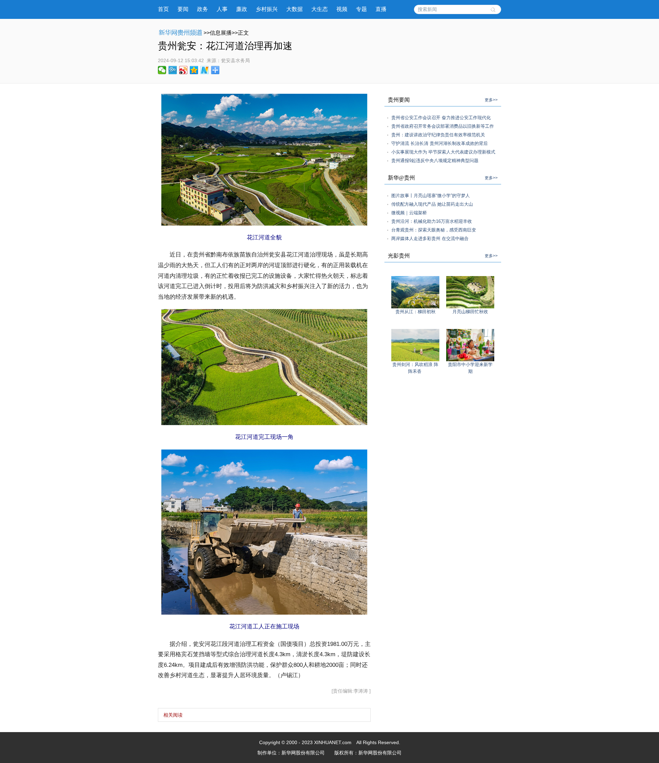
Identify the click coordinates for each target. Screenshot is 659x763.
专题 (361, 9)
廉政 (241, 9)
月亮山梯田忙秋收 (470, 311)
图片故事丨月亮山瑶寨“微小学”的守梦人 (430, 195)
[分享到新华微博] (204, 70)
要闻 (182, 9)
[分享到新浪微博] (183, 70)
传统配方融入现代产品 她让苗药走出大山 (432, 204)
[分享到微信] (162, 70)
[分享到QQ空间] (194, 70)
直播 (380, 9)
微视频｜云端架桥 (409, 212)
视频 (341, 9)
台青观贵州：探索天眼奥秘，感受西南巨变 (433, 229)
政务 (202, 9)
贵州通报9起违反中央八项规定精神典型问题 (434, 160)
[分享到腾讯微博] (173, 70)
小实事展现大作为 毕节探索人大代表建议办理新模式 (443, 152)
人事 (222, 9)
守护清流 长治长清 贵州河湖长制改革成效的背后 (439, 143)
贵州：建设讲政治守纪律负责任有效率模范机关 (438, 134)
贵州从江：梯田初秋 (415, 311)
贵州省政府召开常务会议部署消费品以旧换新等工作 (442, 126)
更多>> (491, 100)
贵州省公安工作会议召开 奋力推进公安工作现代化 (441, 117)
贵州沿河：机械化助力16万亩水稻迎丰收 (431, 221)
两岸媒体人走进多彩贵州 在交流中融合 (430, 238)
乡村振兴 (267, 9)
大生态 (319, 9)
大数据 (294, 9)
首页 (163, 9)
